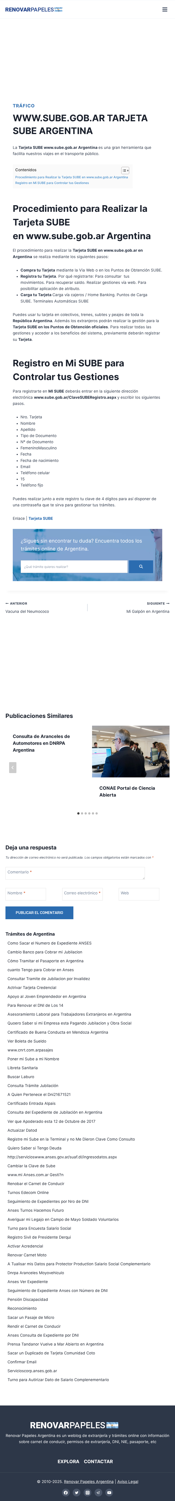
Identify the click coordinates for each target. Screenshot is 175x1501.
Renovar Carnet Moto (27, 1255)
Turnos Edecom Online (28, 1192)
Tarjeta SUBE (40, 518)
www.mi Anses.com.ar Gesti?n (36, 1174)
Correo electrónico (82, 893)
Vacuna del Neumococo (27, 608)
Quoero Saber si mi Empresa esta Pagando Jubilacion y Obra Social (69, 1023)
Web (125, 893)
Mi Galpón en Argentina (148, 608)
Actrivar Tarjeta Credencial (32, 987)
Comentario (20, 872)
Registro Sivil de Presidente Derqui (39, 1237)
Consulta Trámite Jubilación (33, 1085)
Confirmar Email (22, 1362)
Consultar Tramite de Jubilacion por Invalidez (49, 978)
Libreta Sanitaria (23, 1068)
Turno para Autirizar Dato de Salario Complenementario (58, 1379)
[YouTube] (109, 1492)
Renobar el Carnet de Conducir (36, 1183)
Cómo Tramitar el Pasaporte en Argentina (46, 961)
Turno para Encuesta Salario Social (39, 1228)
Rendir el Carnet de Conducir (34, 1326)
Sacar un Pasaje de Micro (31, 1317)
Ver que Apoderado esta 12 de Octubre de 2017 (51, 1121)
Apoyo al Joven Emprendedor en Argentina (47, 996)
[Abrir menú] (165, 9)
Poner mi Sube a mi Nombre (33, 1059)
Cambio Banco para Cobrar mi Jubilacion (45, 952)
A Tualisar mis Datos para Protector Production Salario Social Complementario (79, 1264)
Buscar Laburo (21, 1076)
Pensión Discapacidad (28, 1299)
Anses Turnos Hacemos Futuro (36, 1210)
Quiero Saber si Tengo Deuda (35, 1148)
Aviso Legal (127, 1481)
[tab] (78, 813)
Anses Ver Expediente (28, 1281)
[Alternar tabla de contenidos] (123, 170)
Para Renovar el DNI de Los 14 (35, 1005)
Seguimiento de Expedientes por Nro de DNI (48, 1201)
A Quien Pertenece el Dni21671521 (39, 1094)
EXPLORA (68, 1461)
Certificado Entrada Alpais (32, 1103)
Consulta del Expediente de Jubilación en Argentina (55, 1112)
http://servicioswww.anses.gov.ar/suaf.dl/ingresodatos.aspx (62, 1157)
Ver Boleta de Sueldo (27, 1041)
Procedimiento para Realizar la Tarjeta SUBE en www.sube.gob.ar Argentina (71, 177)
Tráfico (24, 106)
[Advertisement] (87, 58)
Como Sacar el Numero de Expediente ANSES (50, 943)
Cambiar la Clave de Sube (31, 1166)
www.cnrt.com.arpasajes (30, 1050)
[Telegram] (98, 1492)
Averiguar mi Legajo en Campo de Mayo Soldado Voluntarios (63, 1219)
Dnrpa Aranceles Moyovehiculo (36, 1273)
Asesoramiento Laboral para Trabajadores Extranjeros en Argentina (69, 1014)
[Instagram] (87, 1492)
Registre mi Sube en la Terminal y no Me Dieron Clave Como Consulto (71, 1139)
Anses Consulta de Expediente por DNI (43, 1335)
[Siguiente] (162, 767)
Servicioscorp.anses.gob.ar (32, 1371)
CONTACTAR (98, 1461)
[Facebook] (66, 1492)
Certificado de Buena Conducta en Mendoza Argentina (58, 1032)
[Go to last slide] (12, 767)
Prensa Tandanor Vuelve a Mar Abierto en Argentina (56, 1344)
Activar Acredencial (25, 1246)
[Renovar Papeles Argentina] (33, 9)
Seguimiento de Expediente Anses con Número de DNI (58, 1290)
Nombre (17, 893)
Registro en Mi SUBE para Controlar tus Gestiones (52, 183)
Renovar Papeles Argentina (89, 1481)
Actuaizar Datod (22, 1130)
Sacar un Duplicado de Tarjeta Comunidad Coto (51, 1353)
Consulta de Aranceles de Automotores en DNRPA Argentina (41, 743)
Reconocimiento (22, 1308)
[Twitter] (76, 1492)
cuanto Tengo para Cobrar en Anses (41, 970)
